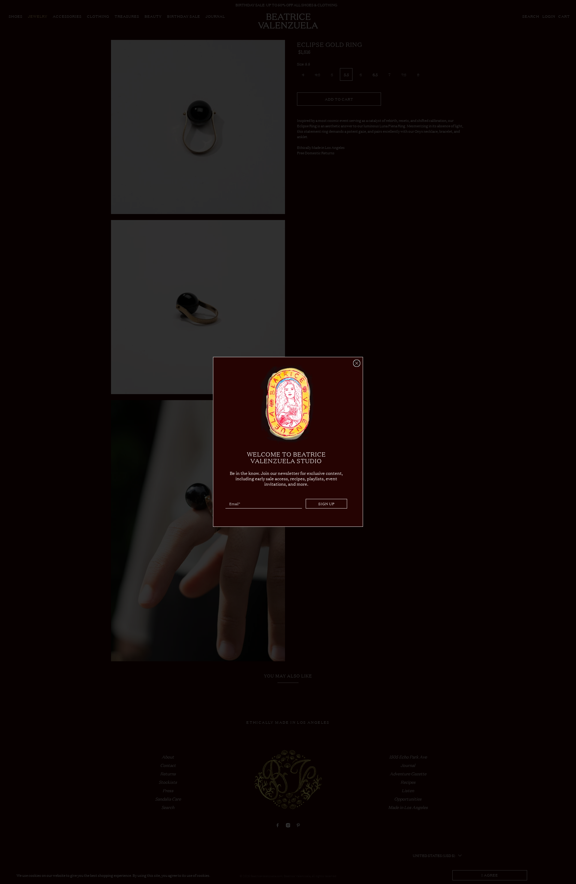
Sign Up (326, 504)
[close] (357, 363)
